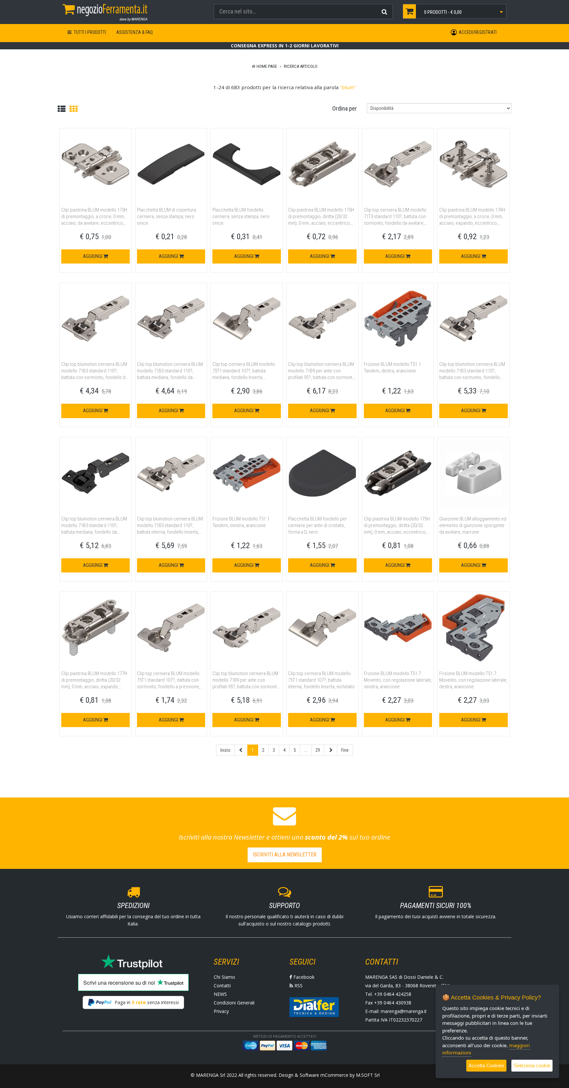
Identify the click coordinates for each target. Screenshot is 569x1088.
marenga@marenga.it (404, 1011)
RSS (298, 985)
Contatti (222, 985)
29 (317, 750)
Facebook (303, 977)
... (305, 750)
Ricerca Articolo (300, 66)
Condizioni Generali (234, 1002)
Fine (345, 750)
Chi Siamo (224, 977)
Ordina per (344, 108)
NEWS (220, 994)
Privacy (221, 1011)
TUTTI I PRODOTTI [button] (89, 32)
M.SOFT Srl (368, 1075)
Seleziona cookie (532, 1065)
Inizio (225, 750)
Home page (267, 66)
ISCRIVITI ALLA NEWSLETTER (284, 854)
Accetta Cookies (486, 1065)
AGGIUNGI (93, 256)
